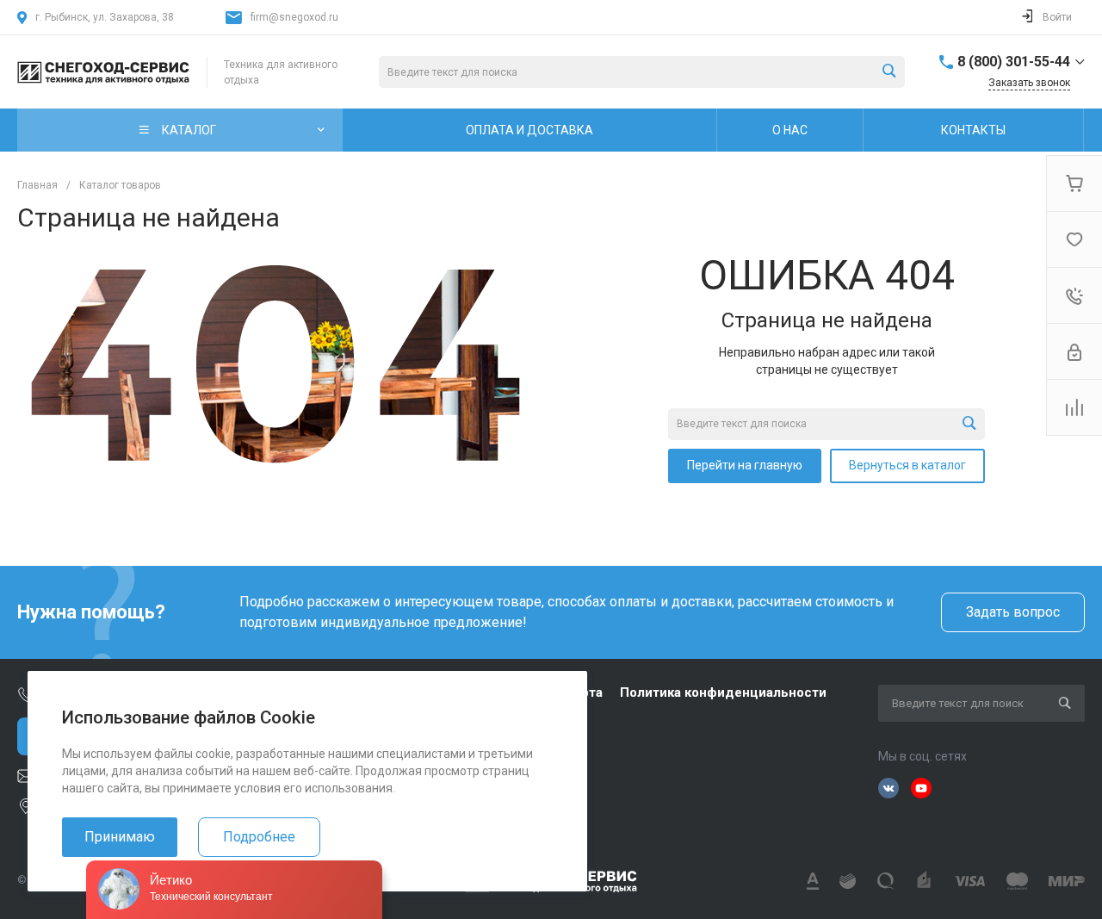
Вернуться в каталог (907, 465)
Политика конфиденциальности (723, 692)
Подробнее (259, 837)
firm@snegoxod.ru (294, 17)
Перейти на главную (744, 465)
